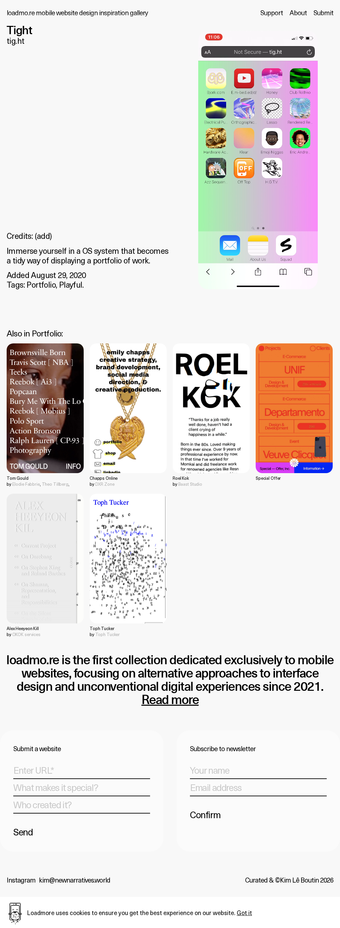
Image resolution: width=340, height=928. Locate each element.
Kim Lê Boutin (299, 880)
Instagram (21, 880)
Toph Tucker (107, 634)
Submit (323, 13)
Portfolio (41, 284)
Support (271, 13)
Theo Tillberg (55, 484)
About (298, 13)
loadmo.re (77, 13)
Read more (170, 700)
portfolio (47, 333)
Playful (70, 284)
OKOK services (26, 634)
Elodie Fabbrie (26, 484)
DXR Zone (105, 484)
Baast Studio (190, 484)
